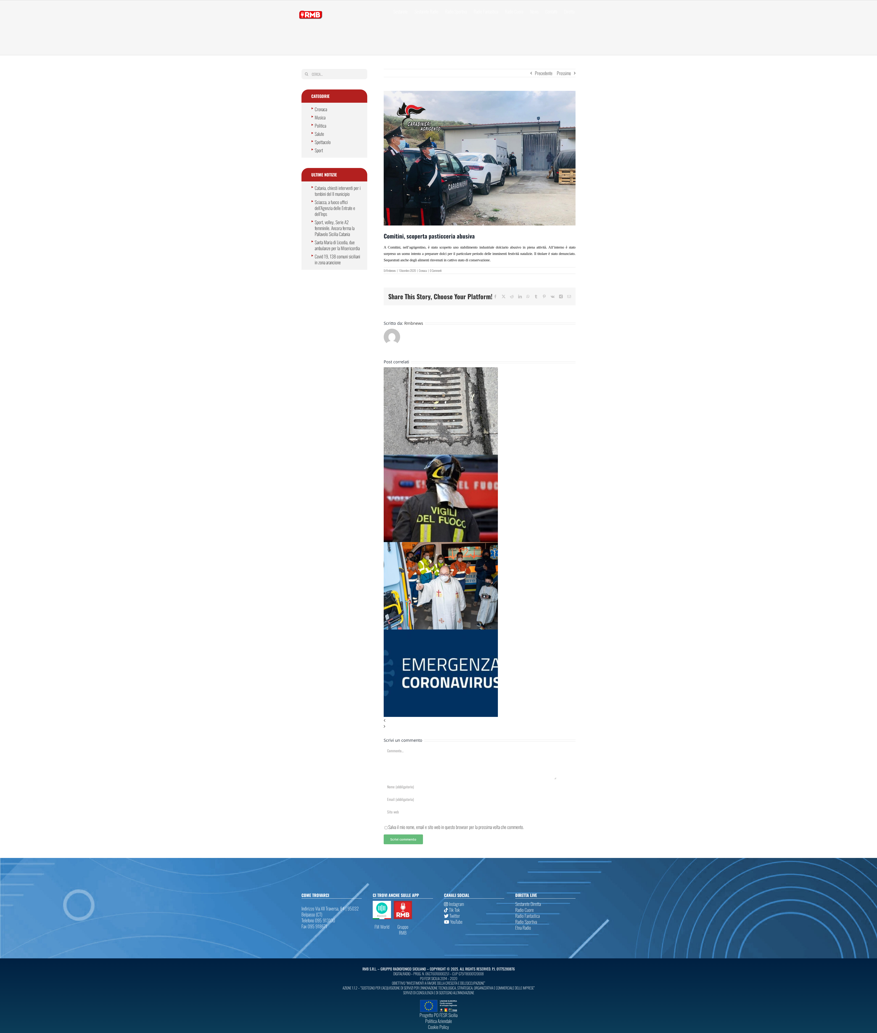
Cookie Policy (438, 1026)
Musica (320, 117)
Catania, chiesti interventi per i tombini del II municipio (338, 190)
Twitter (454, 915)
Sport (319, 150)
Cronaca (423, 270)
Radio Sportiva (526, 921)
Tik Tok (454, 909)
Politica (320, 125)
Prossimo (564, 73)
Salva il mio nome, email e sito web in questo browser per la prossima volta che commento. (456, 826)
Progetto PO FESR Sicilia (438, 1015)
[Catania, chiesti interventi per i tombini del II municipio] (441, 370)
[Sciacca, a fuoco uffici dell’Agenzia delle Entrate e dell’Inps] (441, 457)
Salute (319, 134)
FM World (382, 926)
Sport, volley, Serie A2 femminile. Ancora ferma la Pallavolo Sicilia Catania (334, 228)
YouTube (455, 921)
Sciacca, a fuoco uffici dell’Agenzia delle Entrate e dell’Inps (335, 208)
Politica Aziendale (438, 1020)
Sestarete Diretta (528, 903)
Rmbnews (391, 270)
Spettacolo (323, 142)
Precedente (543, 73)
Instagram (456, 903)
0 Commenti (435, 270)
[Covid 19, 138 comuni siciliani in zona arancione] (441, 632)
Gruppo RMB (402, 929)
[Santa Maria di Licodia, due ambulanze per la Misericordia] (441, 545)
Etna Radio (523, 927)
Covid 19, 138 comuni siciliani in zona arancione (337, 259)
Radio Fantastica (527, 915)
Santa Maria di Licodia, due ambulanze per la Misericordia (337, 245)
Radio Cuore (524, 909)
